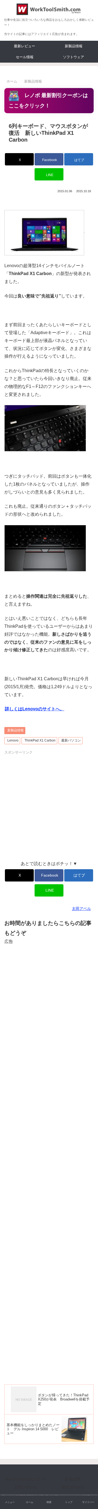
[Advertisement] (49, 804)
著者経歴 (72, 1479)
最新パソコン (71, 740)
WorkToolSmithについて (25, 1479)
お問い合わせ (25, 1487)
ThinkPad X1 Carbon (40, 740)
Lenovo (13, 740)
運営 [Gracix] (73, 1487)
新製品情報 (15, 730)
